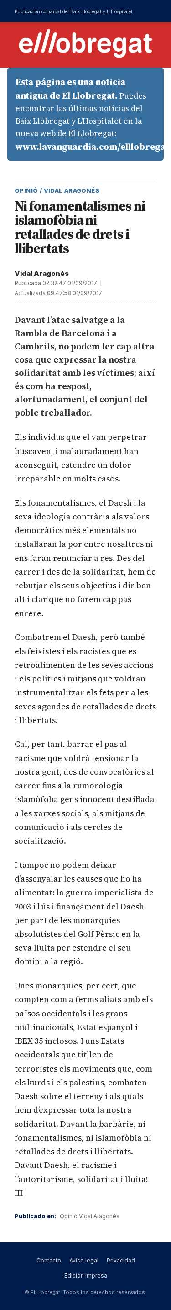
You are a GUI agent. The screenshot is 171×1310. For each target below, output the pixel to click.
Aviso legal (83, 1260)
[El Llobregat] (86, 43)
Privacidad (121, 1260)
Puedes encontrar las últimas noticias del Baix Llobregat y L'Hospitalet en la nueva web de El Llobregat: (90, 114)
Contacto (48, 1260)
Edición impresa (85, 1275)
